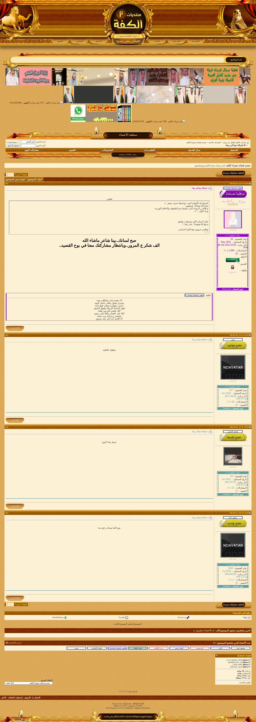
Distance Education (142, 708)
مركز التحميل (194, 150)
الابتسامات (246, 673)
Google (122, 617)
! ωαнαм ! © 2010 (134, 706)
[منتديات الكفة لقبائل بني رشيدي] (128, 23)
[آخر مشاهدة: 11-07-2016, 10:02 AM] (97, 648)
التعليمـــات (149, 150)
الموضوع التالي (121, 624)
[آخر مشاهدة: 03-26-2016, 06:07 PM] (76, 648)
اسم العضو (41, 142)
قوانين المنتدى (244, 682)
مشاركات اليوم (32, 150)
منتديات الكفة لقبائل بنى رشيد (234, 142)
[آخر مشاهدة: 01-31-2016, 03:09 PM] (199, 648)
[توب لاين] (20, 719)
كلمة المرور (40, 145)
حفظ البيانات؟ (11, 142)
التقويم (72, 150)
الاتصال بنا (36, 698)
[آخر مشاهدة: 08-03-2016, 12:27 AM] (138, 648)
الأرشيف (27, 698)
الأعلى (3, 698)
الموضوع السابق (134, 624)
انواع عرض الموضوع (15, 179)
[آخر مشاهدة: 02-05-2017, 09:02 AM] (220, 648)
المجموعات (107, 150)
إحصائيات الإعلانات (15, 698)
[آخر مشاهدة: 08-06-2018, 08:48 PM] (240, 648)
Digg (245, 617)
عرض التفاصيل (15, 643)
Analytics (129, 708)
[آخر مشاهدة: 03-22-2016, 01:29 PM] (179, 648)
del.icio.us (182, 617)
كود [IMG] (246, 676)
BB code (245, 671)
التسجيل (234, 150)
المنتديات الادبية (215, 142)
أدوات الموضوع (35, 179)
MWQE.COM (138, 704)
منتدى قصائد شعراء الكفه (196, 142)
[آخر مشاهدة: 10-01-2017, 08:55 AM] (117, 648)
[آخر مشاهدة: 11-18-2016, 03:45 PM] (158, 648)
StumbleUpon (58, 617)
